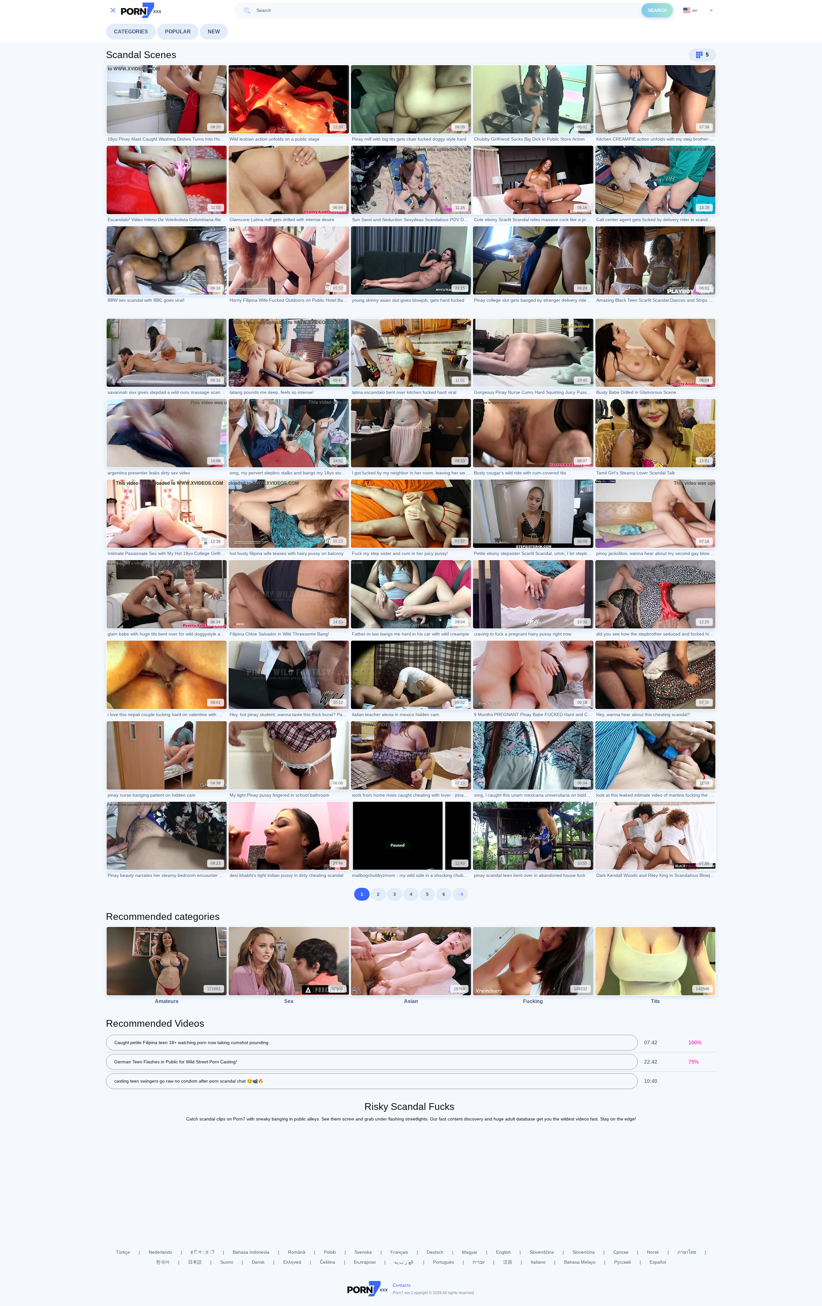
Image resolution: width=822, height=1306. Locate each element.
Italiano (538, 1262)
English (503, 1252)
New (214, 31)
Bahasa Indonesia (251, 1252)
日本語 (195, 1262)
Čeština (327, 1262)
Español (658, 1262)
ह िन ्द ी (202, 1252)
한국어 (163, 1262)
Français (399, 1252)
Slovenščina (541, 1252)
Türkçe (123, 1252)
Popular (178, 31)
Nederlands (160, 1252)
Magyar (469, 1252)
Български (365, 1262)
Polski (330, 1252)
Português (443, 1262)
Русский (622, 1262)
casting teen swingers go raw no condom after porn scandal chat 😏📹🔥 (188, 1081)
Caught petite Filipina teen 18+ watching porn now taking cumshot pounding (191, 1042)
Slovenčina (584, 1252)
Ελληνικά (292, 1262)
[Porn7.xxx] (141, 10)
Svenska (363, 1252)
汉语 (507, 1262)
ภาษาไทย (687, 1252)
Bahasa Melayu (580, 1262)
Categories (131, 31)
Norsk (653, 1252)
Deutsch (435, 1252)
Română (296, 1252)
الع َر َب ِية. (404, 1262)
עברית (479, 1262)
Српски (620, 1252)
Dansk (258, 1262)
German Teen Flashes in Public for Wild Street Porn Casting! (175, 1061)
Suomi (226, 1262)
